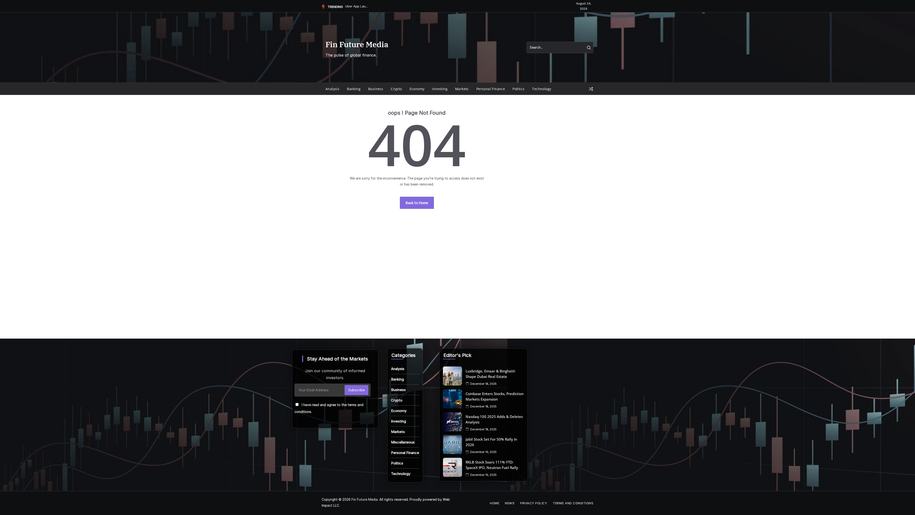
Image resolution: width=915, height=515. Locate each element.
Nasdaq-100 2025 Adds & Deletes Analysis (494, 419)
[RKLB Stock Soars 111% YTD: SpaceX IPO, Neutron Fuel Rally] (452, 467)
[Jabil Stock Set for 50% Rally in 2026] (452, 444)
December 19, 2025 (483, 452)
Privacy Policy (533, 503)
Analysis (332, 89)
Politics (518, 89)
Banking (354, 89)
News (509, 503)
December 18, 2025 (483, 384)
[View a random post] (591, 89)
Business (375, 89)
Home (494, 503)
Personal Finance (490, 89)
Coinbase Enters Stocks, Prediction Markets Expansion (495, 396)
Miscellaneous (403, 442)
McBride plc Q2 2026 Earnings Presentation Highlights (357, 6)
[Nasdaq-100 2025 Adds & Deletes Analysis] (452, 421)
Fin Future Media (356, 44)
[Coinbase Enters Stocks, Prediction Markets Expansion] (452, 398)
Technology (541, 89)
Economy (417, 89)
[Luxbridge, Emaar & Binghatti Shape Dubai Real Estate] (452, 376)
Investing (439, 89)
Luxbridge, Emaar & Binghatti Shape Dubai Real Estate (490, 374)
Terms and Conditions (573, 503)
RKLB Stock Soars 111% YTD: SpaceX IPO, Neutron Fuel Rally (492, 465)
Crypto (396, 89)
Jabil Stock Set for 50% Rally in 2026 (491, 442)
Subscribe (356, 390)
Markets (462, 89)
